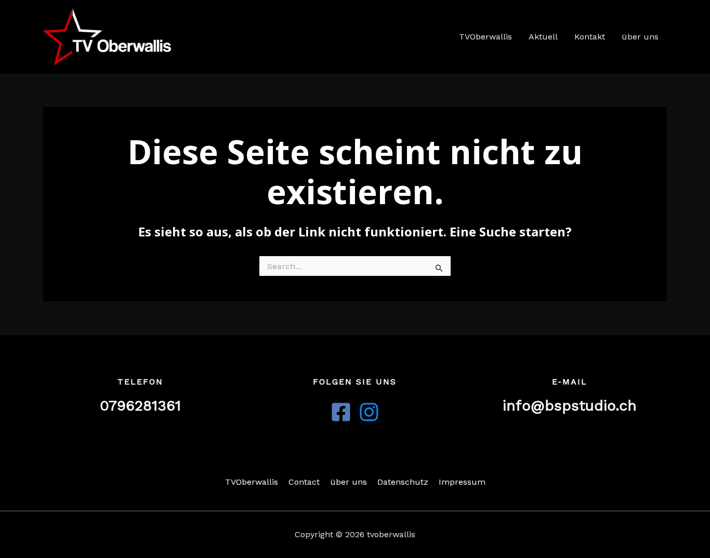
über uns (640, 37)
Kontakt (589, 37)
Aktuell (543, 37)
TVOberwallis (485, 37)
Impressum (462, 482)
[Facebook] (341, 412)
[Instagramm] (369, 412)
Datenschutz (402, 482)
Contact (304, 482)
